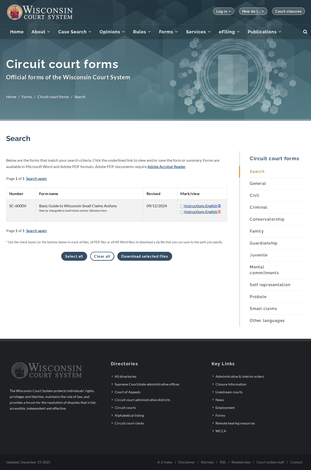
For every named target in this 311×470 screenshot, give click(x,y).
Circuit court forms (53, 96)
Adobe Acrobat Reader (166, 166)
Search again (36, 178)
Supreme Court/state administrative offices (147, 384)
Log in (221, 11)
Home (11, 96)
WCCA (221, 431)
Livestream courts (229, 392)
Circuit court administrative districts (142, 400)
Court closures (288, 11)
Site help (207, 462)
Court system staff (270, 462)
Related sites (241, 462)
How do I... (251, 11)
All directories (125, 376)
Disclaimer (186, 462)
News (220, 400)
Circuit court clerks (129, 423)
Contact (296, 462)
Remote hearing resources (235, 423)
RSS (222, 462)
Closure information (231, 384)
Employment (225, 407)
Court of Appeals (127, 392)
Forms (27, 96)
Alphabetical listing (129, 415)
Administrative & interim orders (240, 376)
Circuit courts (125, 407)
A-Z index (164, 462)
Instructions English (200, 205)
